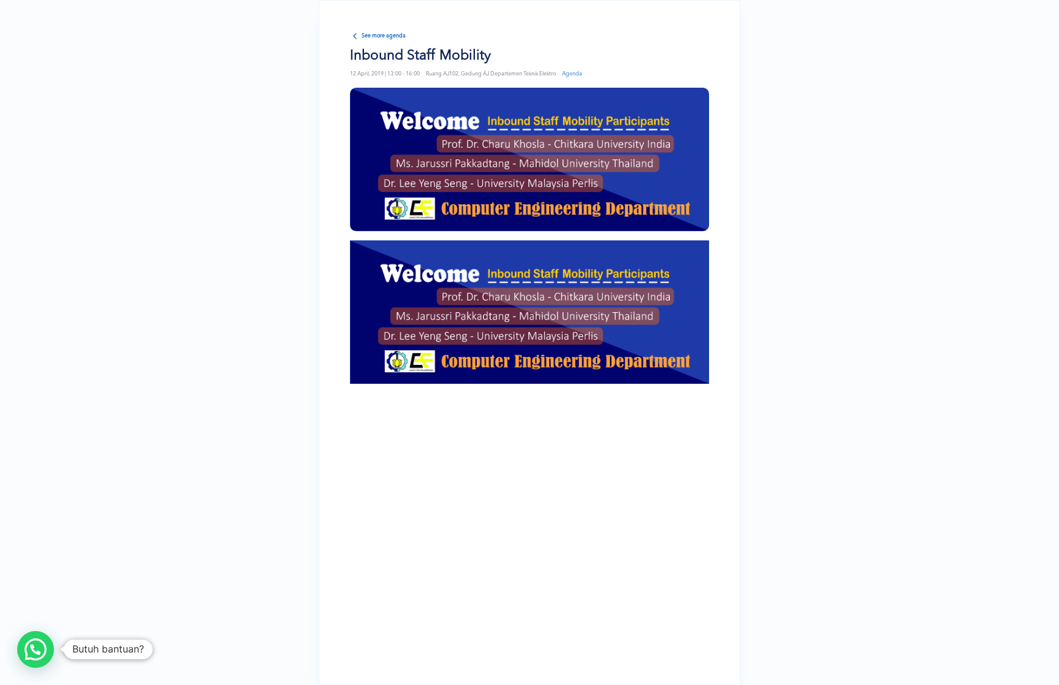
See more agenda (384, 36)
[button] (35, 649)
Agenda (572, 74)
